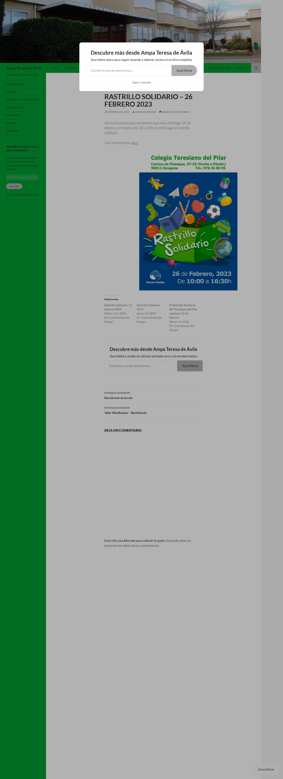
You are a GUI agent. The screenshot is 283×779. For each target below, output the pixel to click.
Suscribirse (184, 70)
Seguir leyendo (141, 82)
